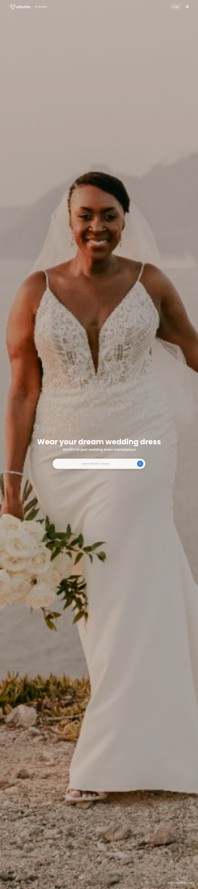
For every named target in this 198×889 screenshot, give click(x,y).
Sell (177, 6)
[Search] (140, 464)
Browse (42, 6)
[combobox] (99, 463)
